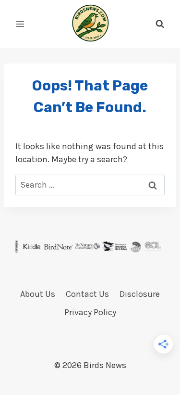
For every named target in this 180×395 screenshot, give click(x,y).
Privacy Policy (90, 312)
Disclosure (140, 294)
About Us (37, 294)
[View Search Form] (159, 24)
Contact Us (87, 294)
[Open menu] (20, 23)
